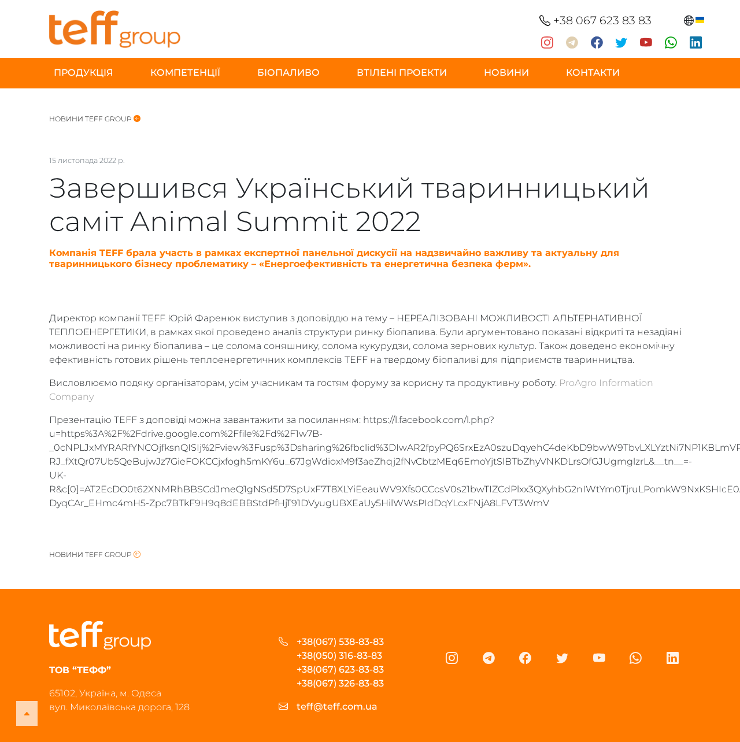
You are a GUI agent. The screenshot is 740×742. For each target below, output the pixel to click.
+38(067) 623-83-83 (340, 669)
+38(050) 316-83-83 (339, 655)
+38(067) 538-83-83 (340, 641)
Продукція (83, 72)
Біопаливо (288, 72)
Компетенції (185, 72)
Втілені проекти (402, 72)
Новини (506, 72)
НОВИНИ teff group (91, 118)
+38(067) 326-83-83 (340, 683)
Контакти (593, 72)
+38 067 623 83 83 (601, 20)
